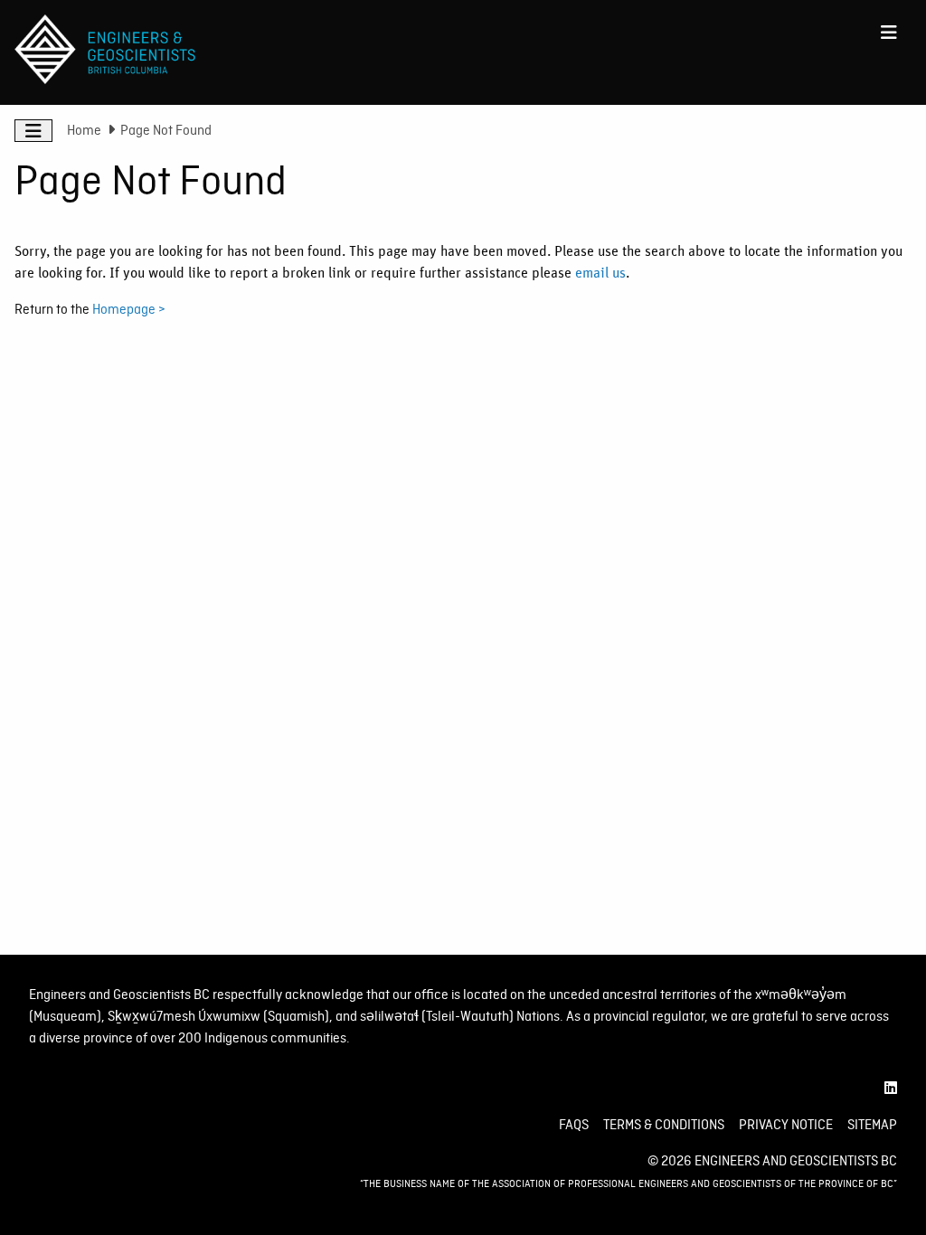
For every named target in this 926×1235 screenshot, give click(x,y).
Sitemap (872, 1125)
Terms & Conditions (663, 1125)
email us (600, 273)
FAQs (574, 1125)
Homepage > (128, 309)
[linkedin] (890, 1088)
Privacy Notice (786, 1125)
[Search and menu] (889, 32)
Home (84, 130)
